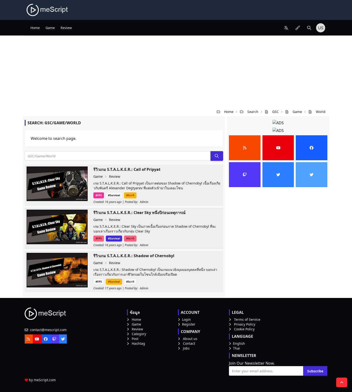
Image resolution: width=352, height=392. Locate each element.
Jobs (186, 348)
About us (190, 338)
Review (66, 27)
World (320, 111)
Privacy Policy (244, 324)
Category (139, 334)
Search (252, 111)
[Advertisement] (176, 71)
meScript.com (45, 380)
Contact (189, 343)
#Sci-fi (130, 195)
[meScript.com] (47, 10)
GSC (275, 111)
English (239, 343)
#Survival (114, 195)
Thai (236, 348)
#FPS (99, 195)
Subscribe (315, 371)
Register (188, 324)
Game (50, 27)
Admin (144, 202)
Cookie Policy (244, 329)
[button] (286, 28)
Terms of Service (247, 319)
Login (186, 319)
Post (135, 338)
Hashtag (138, 343)
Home (35, 27)
